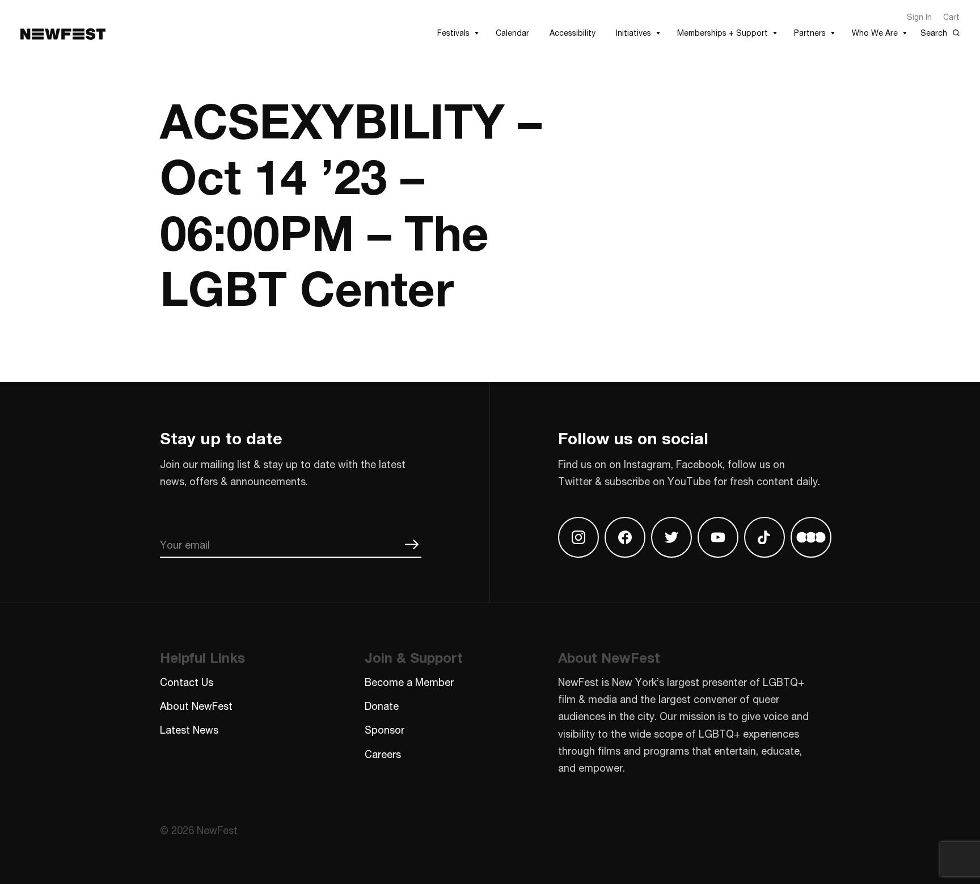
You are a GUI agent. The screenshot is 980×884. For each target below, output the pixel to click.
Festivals (453, 32)
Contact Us (186, 682)
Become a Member (409, 682)
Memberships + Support (722, 32)
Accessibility (572, 32)
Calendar (512, 32)
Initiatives (633, 32)
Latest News (189, 729)
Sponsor (384, 729)
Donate (382, 706)
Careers (383, 754)
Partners (810, 32)
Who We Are (875, 32)
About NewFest (196, 706)
